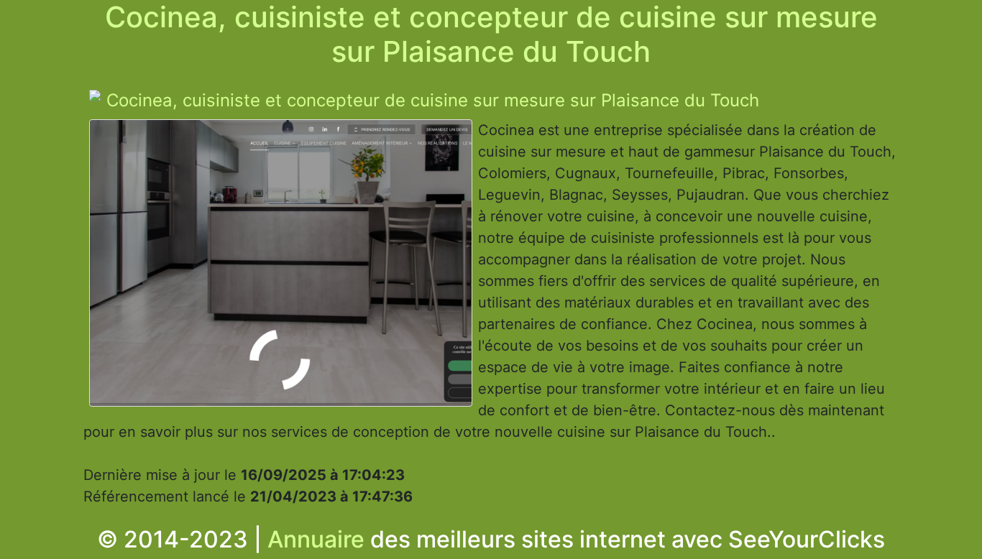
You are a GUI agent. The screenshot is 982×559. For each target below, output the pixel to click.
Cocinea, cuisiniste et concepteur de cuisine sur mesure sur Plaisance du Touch (432, 100)
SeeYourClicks (806, 539)
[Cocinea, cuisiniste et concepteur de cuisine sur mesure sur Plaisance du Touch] (280, 266)
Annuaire (315, 539)
